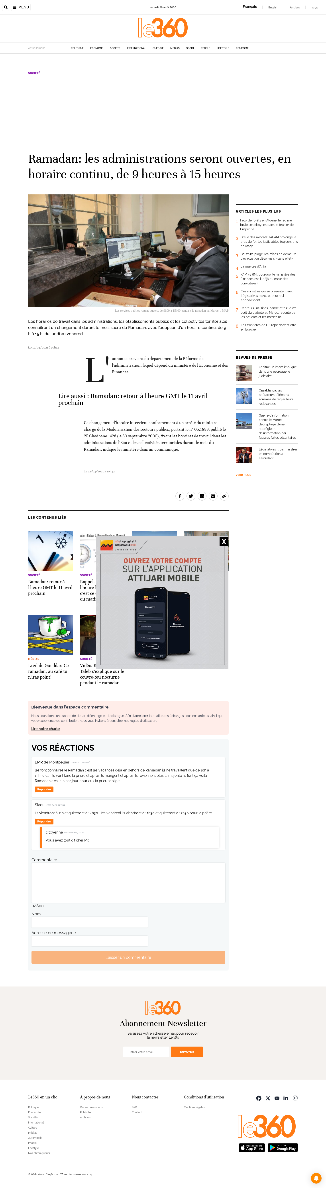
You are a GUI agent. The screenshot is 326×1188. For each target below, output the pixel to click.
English (273, 7)
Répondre (44, 789)
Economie (96, 48)
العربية (315, 7)
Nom (36, 914)
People (205, 48)
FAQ (134, 1107)
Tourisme (242, 48)
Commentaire (44, 859)
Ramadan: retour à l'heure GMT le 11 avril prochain (133, 399)
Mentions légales (194, 1107)
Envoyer (187, 1051)
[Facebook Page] (258, 1098)
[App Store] (252, 1147)
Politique (77, 48)
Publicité (85, 1112)
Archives (85, 1117)
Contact (137, 1112)
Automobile (35, 1137)
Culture (158, 48)
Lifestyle (223, 48)
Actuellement (36, 48)
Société (115, 48)
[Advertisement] (163, 113)
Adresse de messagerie (53, 932)
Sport (190, 48)
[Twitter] (268, 1098)
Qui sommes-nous (91, 1107)
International (136, 48)
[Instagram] (295, 1098)
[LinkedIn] (286, 1098)
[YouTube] (277, 1098)
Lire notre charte (45, 729)
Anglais (295, 7)
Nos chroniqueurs (39, 1153)
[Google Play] (283, 1147)
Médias (175, 48)
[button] (316, 1178)
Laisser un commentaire (128, 957)
